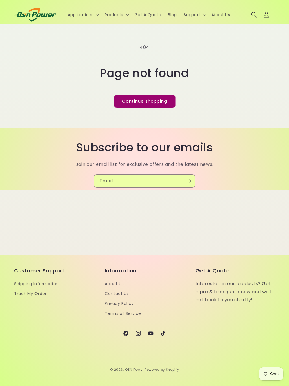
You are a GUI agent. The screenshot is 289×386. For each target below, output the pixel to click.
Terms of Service (123, 313)
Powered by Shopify (162, 369)
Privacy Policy (119, 303)
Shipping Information (36, 284)
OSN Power (134, 369)
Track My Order (30, 293)
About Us (114, 284)
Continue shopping (144, 101)
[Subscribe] (189, 181)
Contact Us (117, 293)
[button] (82, 15)
